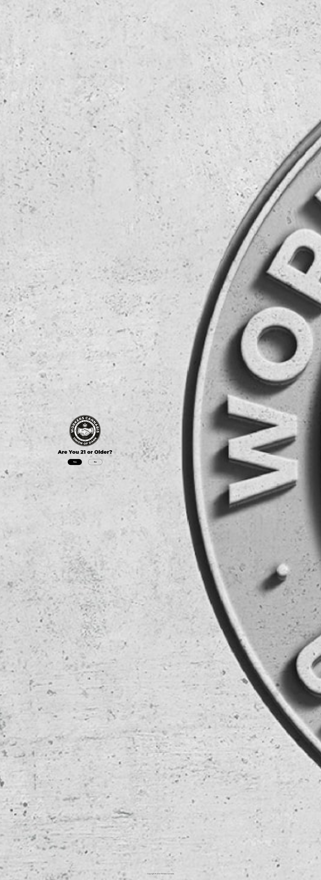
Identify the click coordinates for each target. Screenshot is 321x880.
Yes (75, 462)
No (95, 462)
